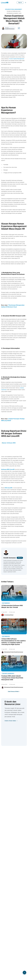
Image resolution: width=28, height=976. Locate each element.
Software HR (6, 603)
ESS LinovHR (8, 488)
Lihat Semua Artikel (13, 691)
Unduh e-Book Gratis (10, 720)
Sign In (20, 2)
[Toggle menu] (25, 2)
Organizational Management (13, 9)
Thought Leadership (8, 673)
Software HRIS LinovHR (8, 469)
